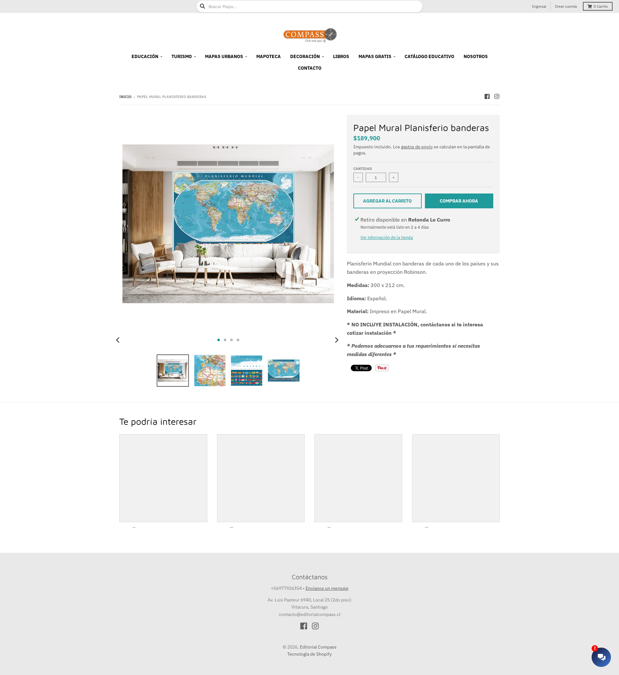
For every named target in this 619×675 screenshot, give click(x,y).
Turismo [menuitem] (182, 56)
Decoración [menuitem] (305, 56)
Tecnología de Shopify (309, 654)
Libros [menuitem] (341, 56)
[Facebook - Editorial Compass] (487, 96)
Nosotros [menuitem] (476, 56)
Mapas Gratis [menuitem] (375, 56)
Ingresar (539, 6)
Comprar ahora (459, 201)
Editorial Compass (318, 647)
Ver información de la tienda (386, 237)
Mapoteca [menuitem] (268, 56)
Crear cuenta (566, 6)
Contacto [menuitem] (309, 68)
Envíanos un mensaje (327, 588)
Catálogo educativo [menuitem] (429, 56)
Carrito (601, 6)
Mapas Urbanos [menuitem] (224, 56)
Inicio (125, 96)
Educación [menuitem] (145, 56)
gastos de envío (417, 147)
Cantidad (362, 168)
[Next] (336, 340)
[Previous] (119, 340)
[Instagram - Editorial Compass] (497, 96)
